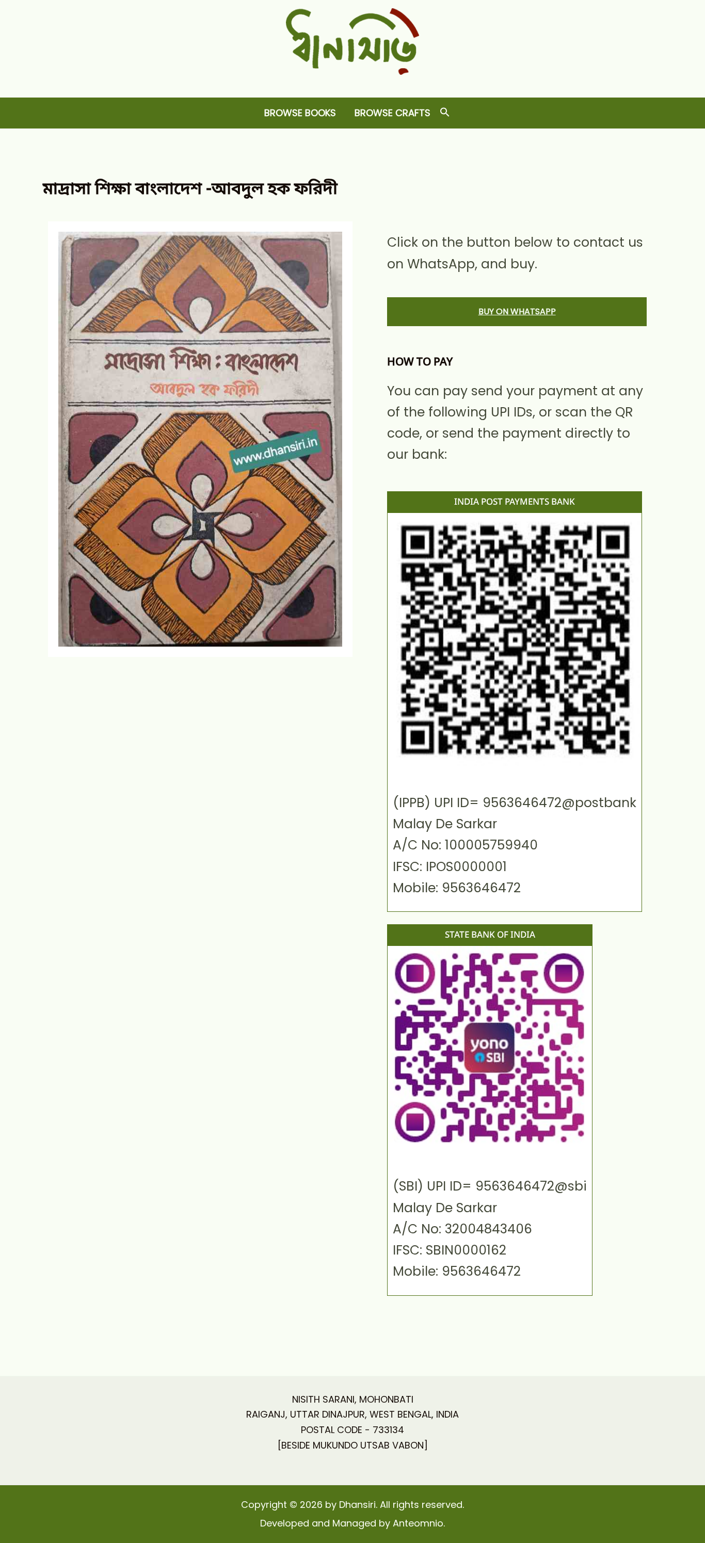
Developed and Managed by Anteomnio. (352, 1523)
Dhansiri (352, 83)
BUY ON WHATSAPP (517, 311)
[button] (445, 113)
